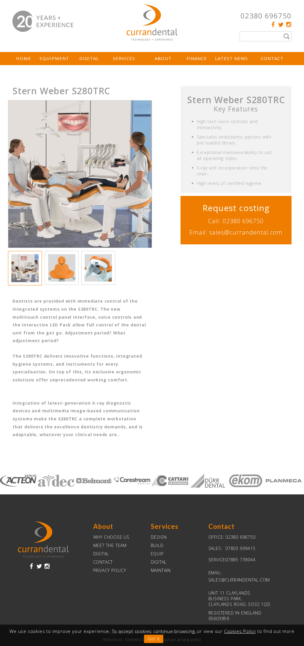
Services (124, 58)
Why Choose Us (111, 537)
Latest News (231, 58)
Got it (154, 639)
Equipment (54, 58)
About (163, 58)
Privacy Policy (109, 570)
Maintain (161, 570)
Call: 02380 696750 (236, 221)
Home (23, 58)
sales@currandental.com (239, 580)
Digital (89, 58)
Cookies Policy (240, 631)
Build (157, 545)
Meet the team (110, 545)
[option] (80, 174)
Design (159, 537)
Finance (196, 58)
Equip (157, 554)
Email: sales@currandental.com (236, 232)
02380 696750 (266, 16)
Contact (272, 58)
